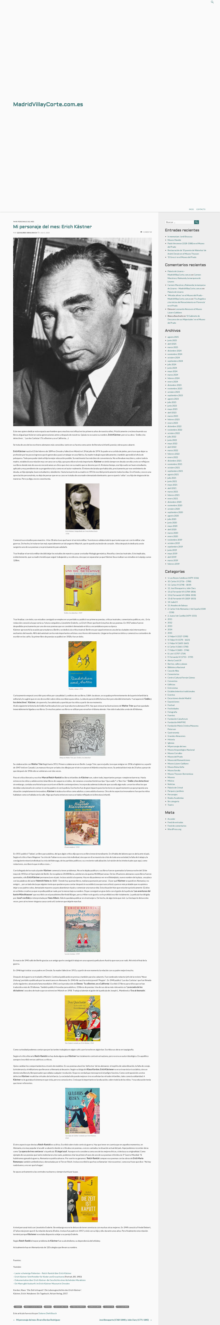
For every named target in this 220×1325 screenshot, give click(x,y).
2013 (170, 626)
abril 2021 (172, 488)
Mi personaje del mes (24, 222)
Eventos (171, 694)
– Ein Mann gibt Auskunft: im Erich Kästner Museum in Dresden (41, 1283)
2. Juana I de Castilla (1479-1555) (182, 615)
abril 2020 (172, 529)
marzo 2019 (173, 560)
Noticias (171, 784)
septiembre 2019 (175, 546)
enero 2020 (173, 536)
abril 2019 (172, 557)
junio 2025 (172, 340)
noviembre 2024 (175, 354)
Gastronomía (173, 732)
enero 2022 (173, 457)
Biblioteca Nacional (176, 667)
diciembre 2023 (174, 385)
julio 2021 (172, 478)
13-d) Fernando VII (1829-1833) (182, 598)
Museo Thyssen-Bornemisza (180, 774)
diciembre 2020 (174, 502)
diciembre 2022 (174, 426)
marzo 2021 (173, 491)
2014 (170, 629)
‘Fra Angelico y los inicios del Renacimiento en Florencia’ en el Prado (187, 302)
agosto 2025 (173, 337)
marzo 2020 (173, 533)
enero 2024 (173, 381)
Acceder (171, 819)
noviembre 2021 (175, 464)
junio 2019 (172, 550)
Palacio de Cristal (175, 787)
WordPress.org (174, 829)
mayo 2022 (172, 443)
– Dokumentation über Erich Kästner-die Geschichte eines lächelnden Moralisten (49, 1280)
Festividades (173, 708)
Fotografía (172, 712)
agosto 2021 (173, 474)
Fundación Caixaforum (178, 719)
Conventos (172, 681)
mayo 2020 (172, 526)
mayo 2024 (172, 371)
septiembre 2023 (175, 395)
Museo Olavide (174, 240)
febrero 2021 (173, 495)
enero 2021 (173, 498)
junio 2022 (172, 440)
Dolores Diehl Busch (28, 233)
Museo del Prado (175, 756)
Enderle (48, 1306)
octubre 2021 (174, 467)
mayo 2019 (172, 553)
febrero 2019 (173, 564)
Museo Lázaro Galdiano (178, 763)
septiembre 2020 (175, 512)
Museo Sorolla (174, 770)
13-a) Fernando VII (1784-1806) (182, 591)
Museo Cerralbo (175, 753)
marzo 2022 (173, 450)
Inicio (191, 209)
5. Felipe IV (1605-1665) (178, 643)
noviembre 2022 (175, 429)
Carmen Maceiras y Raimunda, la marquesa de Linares (184, 278)
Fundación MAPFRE (177, 722)
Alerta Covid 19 (174, 660)
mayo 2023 (172, 409)
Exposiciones (173, 701)
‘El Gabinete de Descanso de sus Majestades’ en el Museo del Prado (186, 319)
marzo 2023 (173, 416)
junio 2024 (172, 368)
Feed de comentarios (177, 825)
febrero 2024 (173, 378)
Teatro (171, 805)
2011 (170, 619)
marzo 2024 (173, 374)
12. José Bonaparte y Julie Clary (182, 588)
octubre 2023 (174, 392)
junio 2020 (172, 522)
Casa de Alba (173, 670)
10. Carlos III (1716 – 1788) (179, 581)
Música (171, 780)
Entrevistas (173, 688)
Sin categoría (173, 801)
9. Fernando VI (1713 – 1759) (180, 657)
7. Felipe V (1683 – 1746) (178, 650)
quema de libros (94, 1306)
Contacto (200, 209)
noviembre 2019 (175, 539)
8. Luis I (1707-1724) (177, 653)
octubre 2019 (174, 543)
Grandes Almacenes (176, 736)
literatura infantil (78, 1306)
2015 (170, 633)
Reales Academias (176, 798)
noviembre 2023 (175, 388)
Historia (171, 739)
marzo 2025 (173, 347)
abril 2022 (172, 447)
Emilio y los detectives (33, 1306)
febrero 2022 (173, 454)
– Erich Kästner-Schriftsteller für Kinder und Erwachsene (38, 1276)
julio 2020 (172, 519)
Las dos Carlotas (61, 1306)
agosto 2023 (173, 399)
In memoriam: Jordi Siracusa (180, 236)
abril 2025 (172, 344)
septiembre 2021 (175, 471)
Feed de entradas (175, 822)
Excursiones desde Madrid (179, 698)
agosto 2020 (173, 515)
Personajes (172, 794)
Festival (171, 705)
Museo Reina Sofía (176, 767)
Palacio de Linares (176, 292)
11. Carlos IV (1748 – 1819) (179, 584)
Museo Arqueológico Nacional (181, 749)
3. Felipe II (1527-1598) (178, 636)
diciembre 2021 (174, 460)
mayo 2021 (172, 484)
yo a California (122, 1306)
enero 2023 (173, 423)
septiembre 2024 (175, 361)
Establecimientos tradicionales (181, 691)
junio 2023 (172, 405)
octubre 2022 (174, 433)
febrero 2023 (173, 419)
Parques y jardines (176, 791)
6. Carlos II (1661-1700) (178, 646)
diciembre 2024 (174, 350)
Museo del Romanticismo (179, 760)
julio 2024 (172, 364)
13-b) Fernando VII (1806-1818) (182, 595)
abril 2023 (172, 412)
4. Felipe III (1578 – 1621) (179, 639)
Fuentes (171, 715)
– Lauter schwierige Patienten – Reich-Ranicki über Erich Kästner (42, 1273)
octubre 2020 (174, 509)
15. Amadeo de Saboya (177, 605)
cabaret (18, 1306)
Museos (171, 777)
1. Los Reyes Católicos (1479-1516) (183, 578)
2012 (170, 622)
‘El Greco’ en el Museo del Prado (182, 257)
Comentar (147, 232)
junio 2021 (172, 481)
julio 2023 (172, 402)
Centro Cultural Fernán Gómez (181, 677)
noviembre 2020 (175, 505)
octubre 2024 (174, 357)
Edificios (171, 684)
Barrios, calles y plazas (177, 664)
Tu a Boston (108, 1306)
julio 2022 (172, 436)
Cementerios (173, 674)
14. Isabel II (173, 602)
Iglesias (171, 743)
